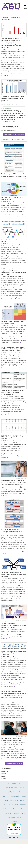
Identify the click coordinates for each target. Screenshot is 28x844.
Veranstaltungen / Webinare (14, 817)
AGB (20, 783)
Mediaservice (23, 804)
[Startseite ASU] (10, 7)
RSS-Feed (23, 813)
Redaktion (16, 813)
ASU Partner (5, 796)
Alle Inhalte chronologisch (11, 787)
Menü (25, 8)
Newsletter (23, 809)
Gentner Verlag (14, 800)
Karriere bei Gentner (7, 804)
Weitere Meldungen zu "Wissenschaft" (14, 134)
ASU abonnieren (22, 792)
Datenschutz (24, 796)
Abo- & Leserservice (12, 783)
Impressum (22, 800)
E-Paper (6, 800)
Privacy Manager (8, 813)
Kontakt (16, 804)
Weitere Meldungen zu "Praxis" (14, 763)
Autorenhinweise (15, 796)
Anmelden (22, 787)
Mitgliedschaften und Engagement (11, 809)
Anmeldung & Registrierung (9, 792)
